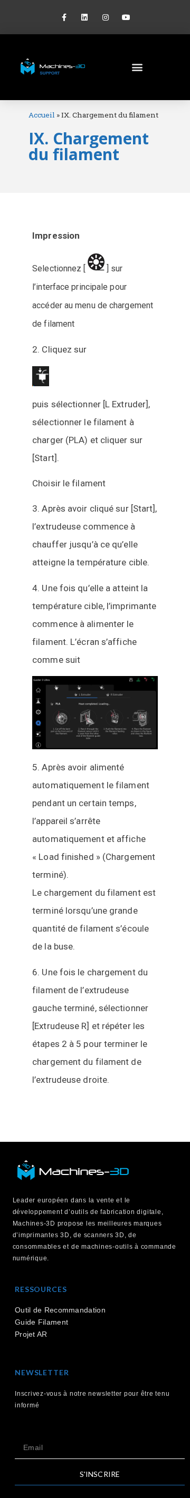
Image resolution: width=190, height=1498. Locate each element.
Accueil (41, 115)
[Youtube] (126, 17)
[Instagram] (105, 17)
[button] (137, 67)
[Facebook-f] (64, 17)
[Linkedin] (84, 17)
